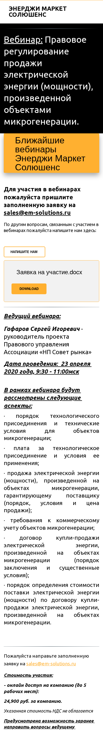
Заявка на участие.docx (49, 271)
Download (29, 288)
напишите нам (24, 251)
